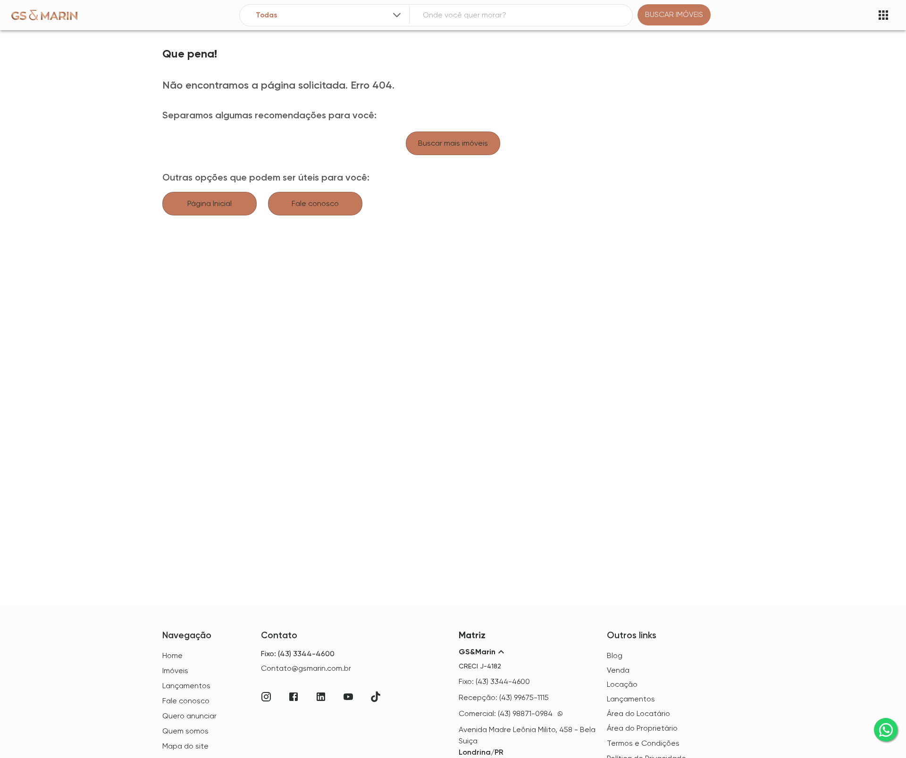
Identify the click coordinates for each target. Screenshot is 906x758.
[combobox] (329, 15)
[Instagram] (266, 696)
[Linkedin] (321, 696)
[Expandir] (396, 15)
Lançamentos (631, 698)
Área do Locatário (638, 713)
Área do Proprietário (642, 728)
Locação (622, 684)
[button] (527, 652)
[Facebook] (293, 696)
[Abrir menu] (883, 15)
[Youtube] (348, 696)
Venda (618, 670)
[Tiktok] (375, 696)
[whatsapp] (886, 730)
